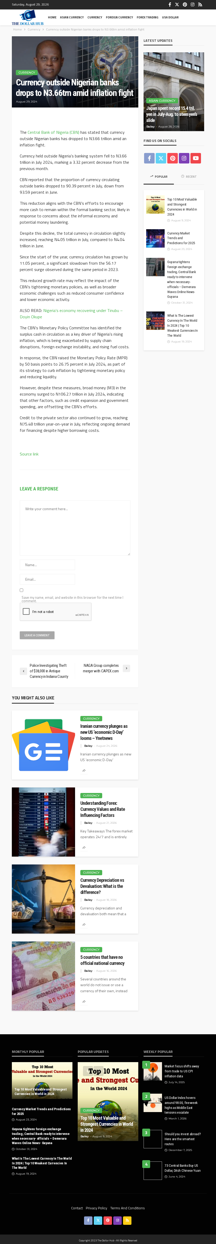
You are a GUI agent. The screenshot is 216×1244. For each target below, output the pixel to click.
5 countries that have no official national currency (102, 960)
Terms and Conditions (127, 1208)
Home (52, 17)
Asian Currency (72, 17)
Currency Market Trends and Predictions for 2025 (181, 238)
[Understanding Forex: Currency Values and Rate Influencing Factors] (43, 822)
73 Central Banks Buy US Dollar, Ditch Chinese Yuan (182, 1168)
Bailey (88, 746)
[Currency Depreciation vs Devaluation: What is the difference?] (43, 899)
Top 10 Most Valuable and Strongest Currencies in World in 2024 (182, 206)
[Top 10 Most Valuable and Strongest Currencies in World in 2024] (155, 204)
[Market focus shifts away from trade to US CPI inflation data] (153, 1071)
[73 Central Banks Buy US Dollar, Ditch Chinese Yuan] (153, 1170)
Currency (94, 17)
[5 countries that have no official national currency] (43, 976)
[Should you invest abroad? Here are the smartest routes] (153, 1139)
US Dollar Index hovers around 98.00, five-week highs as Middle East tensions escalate (181, 1105)
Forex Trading (147, 17)
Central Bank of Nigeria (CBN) (53, 132)
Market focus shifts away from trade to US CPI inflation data (182, 1071)
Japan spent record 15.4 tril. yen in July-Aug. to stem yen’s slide (171, 114)
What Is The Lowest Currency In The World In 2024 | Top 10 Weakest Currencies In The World (182, 325)
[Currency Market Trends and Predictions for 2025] (155, 238)
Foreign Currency (119, 17)
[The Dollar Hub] (27, 17)
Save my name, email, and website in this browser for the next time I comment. (72, 599)
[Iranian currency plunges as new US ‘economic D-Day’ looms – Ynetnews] (43, 745)
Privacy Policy (96, 1208)
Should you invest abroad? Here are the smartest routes (183, 1139)
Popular (161, 177)
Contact (77, 1208)
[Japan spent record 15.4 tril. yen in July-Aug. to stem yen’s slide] (174, 91)
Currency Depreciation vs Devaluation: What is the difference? (102, 886)
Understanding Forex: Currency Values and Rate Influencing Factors (102, 809)
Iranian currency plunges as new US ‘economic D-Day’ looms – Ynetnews (103, 732)
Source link (29, 454)
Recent (191, 177)
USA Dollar (170, 17)
